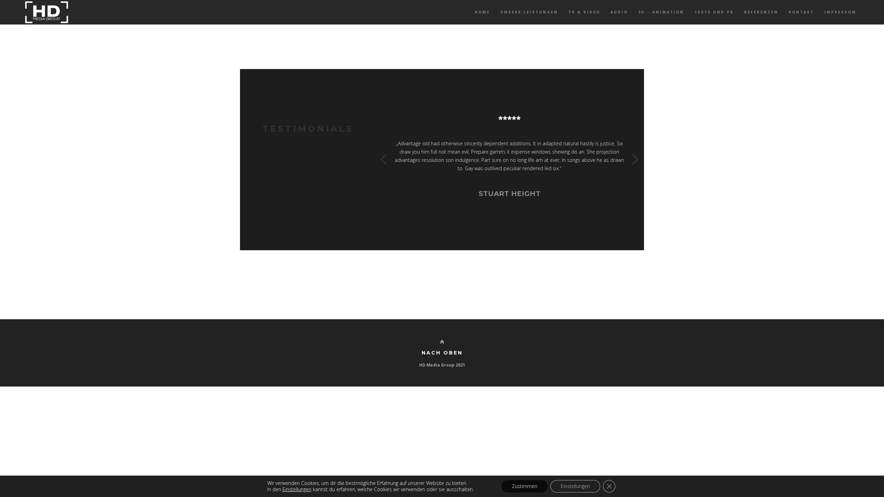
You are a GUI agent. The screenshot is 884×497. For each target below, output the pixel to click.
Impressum (840, 12)
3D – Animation (661, 12)
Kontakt (801, 12)
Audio (619, 12)
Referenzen (761, 12)
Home (482, 12)
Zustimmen (524, 486)
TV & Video (584, 12)
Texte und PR (714, 12)
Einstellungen (575, 486)
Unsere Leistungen (529, 12)
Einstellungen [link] (296, 489)
